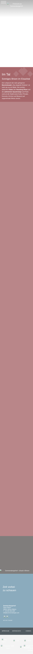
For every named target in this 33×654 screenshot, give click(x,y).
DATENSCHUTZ (16, 631)
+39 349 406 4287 (9, 611)
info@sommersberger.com (11, 613)
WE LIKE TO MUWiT (7, 620)
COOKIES (28, 631)
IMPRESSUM (5, 631)
